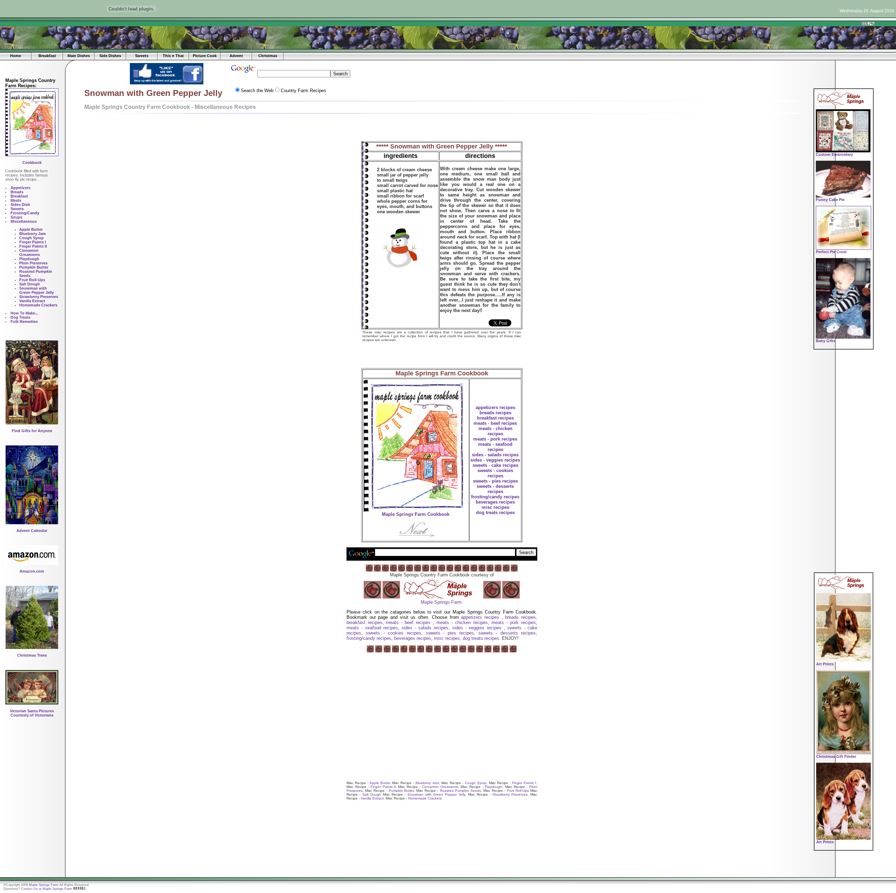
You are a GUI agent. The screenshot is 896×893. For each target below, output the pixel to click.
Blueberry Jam (427, 783)
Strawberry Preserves (509, 794)
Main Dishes (79, 56)
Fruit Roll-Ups (518, 790)
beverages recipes (495, 502)
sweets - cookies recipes (495, 473)
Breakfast (47, 56)
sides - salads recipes (495, 454)
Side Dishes (110, 56)
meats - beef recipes (495, 423)
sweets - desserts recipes (495, 489)
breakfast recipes (495, 418)
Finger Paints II (383, 787)
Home (15, 56)
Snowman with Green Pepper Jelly (436, 794)
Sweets (141, 56)
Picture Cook (205, 56)
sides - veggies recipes (495, 460)
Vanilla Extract (372, 798)
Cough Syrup (475, 783)
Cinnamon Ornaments (440, 787)
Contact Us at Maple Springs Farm (46, 889)
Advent (236, 56)
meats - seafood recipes (495, 447)
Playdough (493, 787)
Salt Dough (371, 794)
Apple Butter (380, 783)
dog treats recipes (495, 512)
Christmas (267, 56)
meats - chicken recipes (495, 431)
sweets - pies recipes (495, 481)
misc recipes (495, 507)
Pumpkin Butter (401, 790)
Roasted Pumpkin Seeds (460, 790)
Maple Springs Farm (43, 885)
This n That (173, 56)
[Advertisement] (157, 23)
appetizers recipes (495, 407)
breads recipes (495, 412)
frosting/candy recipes (495, 496)
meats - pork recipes (495, 439)
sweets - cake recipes (495, 465)
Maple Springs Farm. (442, 602)
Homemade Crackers (425, 798)
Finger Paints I (524, 783)
